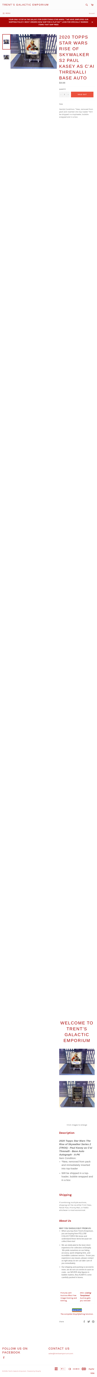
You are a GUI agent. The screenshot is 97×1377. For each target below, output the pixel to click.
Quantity (62, 89)
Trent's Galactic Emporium (25, 4)
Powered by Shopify (34, 1371)
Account (92, 13)
